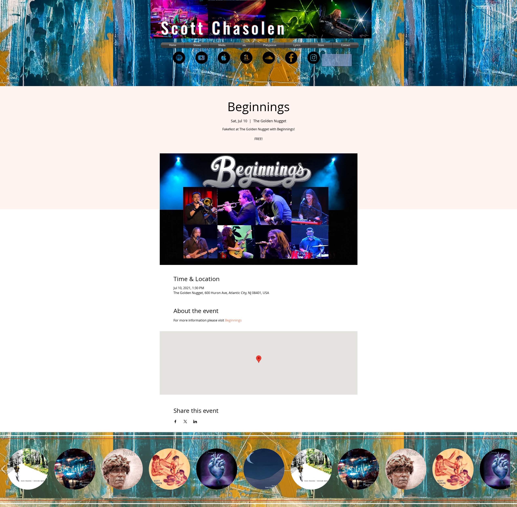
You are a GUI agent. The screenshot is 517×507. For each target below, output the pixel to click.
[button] (222, 45)
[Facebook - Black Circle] (291, 58)
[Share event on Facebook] (175, 421)
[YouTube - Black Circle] (201, 58)
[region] (184, 22)
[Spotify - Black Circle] (179, 58)
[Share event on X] (185, 421)
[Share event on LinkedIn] (195, 421)
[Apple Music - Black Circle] (224, 58)
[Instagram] (313, 58)
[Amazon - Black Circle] (246, 58)
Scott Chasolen (224, 27)
